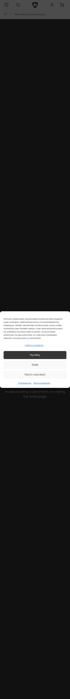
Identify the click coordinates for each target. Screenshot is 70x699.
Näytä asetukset (35, 374)
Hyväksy (35, 355)
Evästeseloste (24, 383)
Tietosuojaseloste (41, 383)
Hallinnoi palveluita (34, 345)
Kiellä (35, 364)
